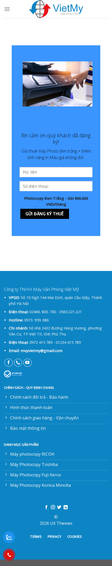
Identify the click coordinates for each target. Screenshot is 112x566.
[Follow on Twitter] (59, 507)
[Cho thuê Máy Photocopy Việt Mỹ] (56, 9)
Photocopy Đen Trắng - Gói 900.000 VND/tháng (56, 201)
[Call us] (18, 363)
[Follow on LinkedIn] (66, 507)
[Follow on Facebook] (8, 363)
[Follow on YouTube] (27, 363)
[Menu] (7, 9)
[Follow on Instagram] (53, 507)
